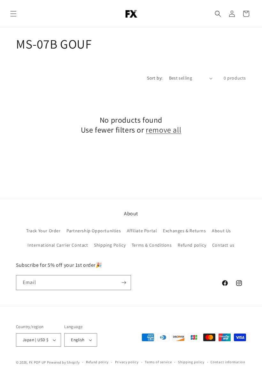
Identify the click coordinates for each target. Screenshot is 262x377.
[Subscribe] (124, 282)
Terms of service (158, 362)
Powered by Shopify (63, 362)
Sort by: (154, 78)
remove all (163, 130)
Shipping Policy (110, 245)
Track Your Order (43, 231)
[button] (13, 14)
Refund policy (192, 245)
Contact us (223, 245)
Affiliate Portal (142, 231)
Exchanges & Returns (184, 231)
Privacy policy (127, 362)
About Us (221, 231)
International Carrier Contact (57, 245)
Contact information (228, 362)
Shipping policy (191, 362)
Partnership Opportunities (93, 231)
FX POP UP (37, 362)
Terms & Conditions (152, 245)
